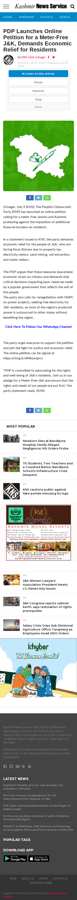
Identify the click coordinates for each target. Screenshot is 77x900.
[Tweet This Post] (38, 197)
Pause (38, 82)
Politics (46, 17)
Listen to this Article (39, 73)
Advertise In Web (40, 882)
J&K (25, 436)
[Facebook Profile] (49, 57)
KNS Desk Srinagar (34, 57)
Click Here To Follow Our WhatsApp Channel (38, 326)
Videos (64, 17)
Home (7, 17)
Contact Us (60, 878)
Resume (38, 90)
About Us (28, 878)
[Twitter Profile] (53, 57)
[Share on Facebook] (30, 197)
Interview (26, 17)
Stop (38, 99)
